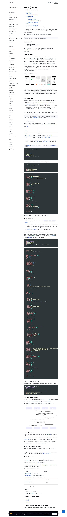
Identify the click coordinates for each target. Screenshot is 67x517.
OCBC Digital (13, 58)
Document (11, 110)
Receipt (10, 120)
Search (10, 127)
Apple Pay (11, 49)
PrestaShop (11, 146)
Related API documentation (32, 25)
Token (10, 131)
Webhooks (11, 90)
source (37, 102)
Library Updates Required (13, 24)
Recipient (10, 122)
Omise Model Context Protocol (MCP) (15, 38)
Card (10, 103)
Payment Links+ (12, 94)
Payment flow (29, 13)
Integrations (11, 22)
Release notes (11, 81)
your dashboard (37, 143)
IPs (9, 74)
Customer (11, 106)
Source (10, 129)
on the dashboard (46, 453)
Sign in (56, 2)
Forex (10, 115)
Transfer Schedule (12, 136)
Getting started (11, 12)
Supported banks (12, 85)
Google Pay (11, 53)
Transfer (10, 135)
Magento (10, 142)
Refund (10, 124)
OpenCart (11, 144)
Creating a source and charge (34, 20)
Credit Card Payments (13, 71)
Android (47, 104)
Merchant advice (12, 40)
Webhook (28, 502)
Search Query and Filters (13, 83)
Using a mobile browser (33, 15)
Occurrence (11, 119)
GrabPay (10, 55)
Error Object (11, 112)
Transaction (11, 133)
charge (33, 105)
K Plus (44, 38)
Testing (10, 87)
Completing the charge (33, 22)
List (9, 117)
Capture (10, 14)
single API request (36, 117)
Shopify (10, 147)
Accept (54, 513)
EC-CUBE (10, 140)
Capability (11, 101)
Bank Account (11, 99)
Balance (10, 98)
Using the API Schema (13, 67)
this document (34, 509)
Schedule (10, 126)
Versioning (11, 88)
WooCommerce (12, 149)
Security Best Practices (13, 28)
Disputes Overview (12, 19)
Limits (27, 23)
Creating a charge (32, 19)
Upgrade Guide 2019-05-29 (13, 65)
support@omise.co (28, 49)
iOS (42, 104)
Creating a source (32, 17)
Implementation (29, 16)
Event (10, 113)
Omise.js (10, 76)
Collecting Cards (12, 15)
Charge (10, 105)
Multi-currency (11, 26)
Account (10, 96)
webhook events (27, 450)
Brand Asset (11, 42)
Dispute (10, 108)
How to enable (29, 12)
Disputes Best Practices (13, 17)
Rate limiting (11, 80)
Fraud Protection (12, 21)
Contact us (50, 2)
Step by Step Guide (12, 31)
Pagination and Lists (12, 78)
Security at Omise (12, 29)
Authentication (11, 69)
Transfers (10, 33)
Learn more (46, 514)
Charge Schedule (12, 92)
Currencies (11, 36)
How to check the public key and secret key (35, 26)
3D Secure (11, 35)
